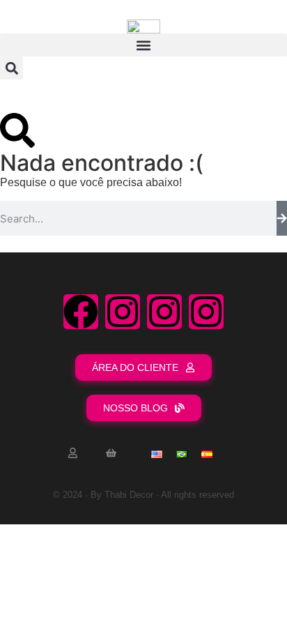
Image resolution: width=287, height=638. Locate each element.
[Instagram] (122, 311)
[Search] (282, 218)
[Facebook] (80, 311)
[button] (143, 44)
